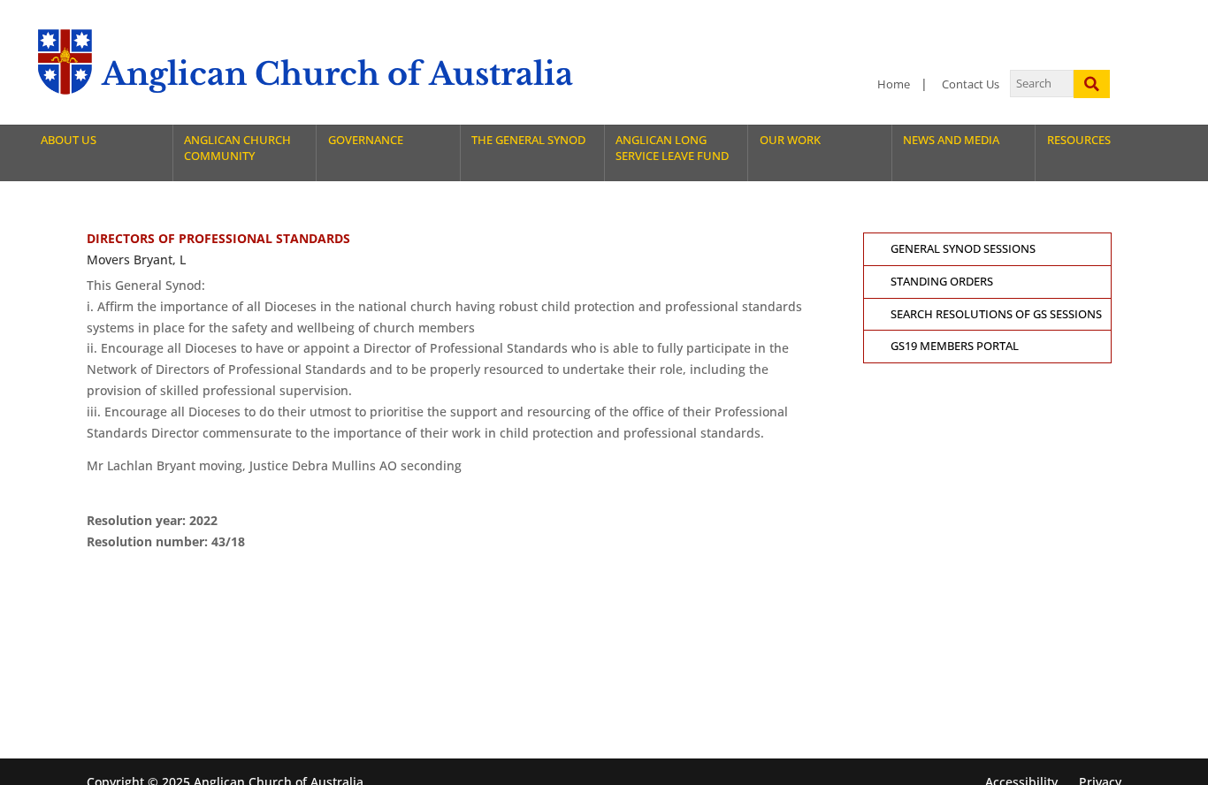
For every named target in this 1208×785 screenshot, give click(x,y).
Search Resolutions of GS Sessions (996, 314)
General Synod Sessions (963, 248)
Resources (1079, 140)
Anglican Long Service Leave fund (672, 148)
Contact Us (970, 84)
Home (893, 84)
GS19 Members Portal (955, 346)
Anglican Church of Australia (337, 74)
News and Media (951, 140)
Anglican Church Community (237, 148)
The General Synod (528, 140)
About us (68, 140)
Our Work (790, 140)
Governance (365, 140)
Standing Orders (942, 281)
